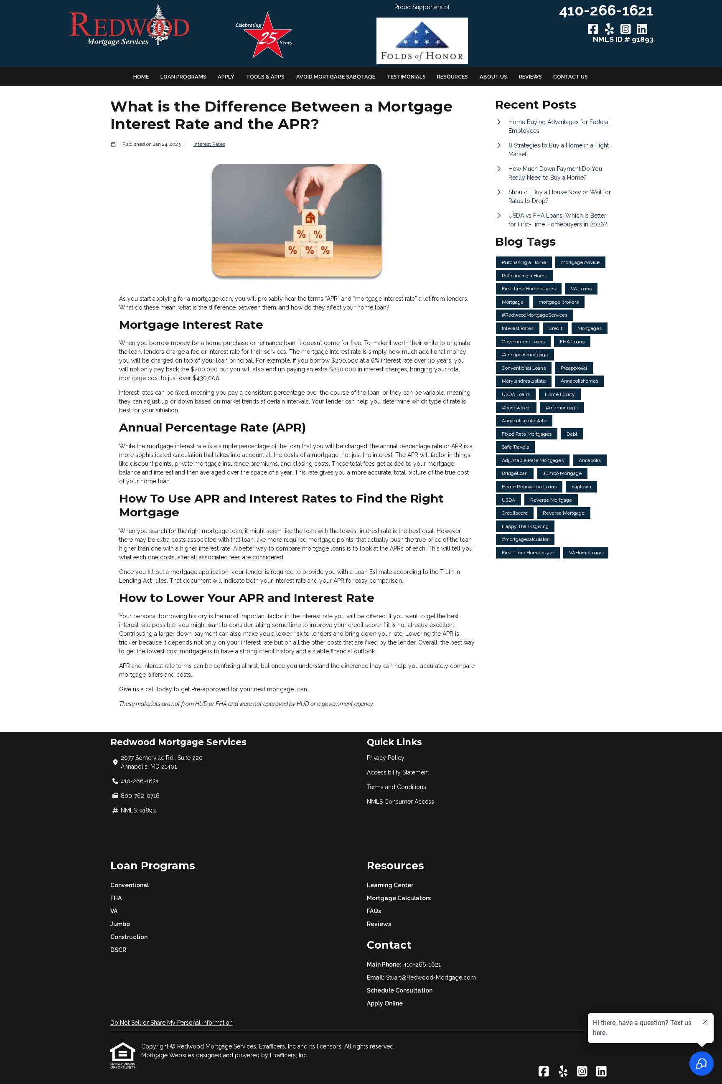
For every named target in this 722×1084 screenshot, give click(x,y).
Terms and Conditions (396, 787)
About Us (493, 77)
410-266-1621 (422, 964)
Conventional (129, 885)
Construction (128, 937)
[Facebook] (593, 29)
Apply (226, 77)
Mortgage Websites (168, 1055)
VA (113, 911)
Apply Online (385, 1003)
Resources (452, 77)
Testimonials (406, 77)
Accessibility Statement (398, 772)
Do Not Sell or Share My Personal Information (171, 1022)
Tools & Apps (265, 77)
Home (141, 77)
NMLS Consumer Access (400, 801)
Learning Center (390, 885)
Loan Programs (183, 77)
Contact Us (570, 77)
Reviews (530, 77)
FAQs (374, 911)
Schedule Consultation (399, 990)
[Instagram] (625, 29)
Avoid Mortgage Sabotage (335, 77)
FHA (116, 898)
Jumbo (120, 924)
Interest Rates (209, 144)
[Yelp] (609, 29)
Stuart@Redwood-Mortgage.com (431, 977)
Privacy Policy (385, 757)
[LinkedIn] (642, 29)
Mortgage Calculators (399, 898)
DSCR (118, 950)
